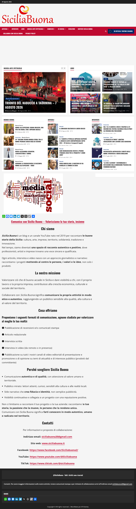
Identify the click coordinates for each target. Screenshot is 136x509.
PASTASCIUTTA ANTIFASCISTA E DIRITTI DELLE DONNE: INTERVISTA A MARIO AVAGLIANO (97, 153)
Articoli (4, 29)
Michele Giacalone (78, 89)
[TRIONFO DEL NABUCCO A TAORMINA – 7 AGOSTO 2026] (35, 92)
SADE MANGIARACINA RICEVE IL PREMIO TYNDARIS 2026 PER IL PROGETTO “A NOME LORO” (53, 153)
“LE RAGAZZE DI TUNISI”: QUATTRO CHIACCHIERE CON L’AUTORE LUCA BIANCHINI (83, 84)
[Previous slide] (62, 68)
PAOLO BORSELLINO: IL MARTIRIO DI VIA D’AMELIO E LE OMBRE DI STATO (53, 165)
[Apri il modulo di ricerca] (105, 31)
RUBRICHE (50, 29)
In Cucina (61, 29)
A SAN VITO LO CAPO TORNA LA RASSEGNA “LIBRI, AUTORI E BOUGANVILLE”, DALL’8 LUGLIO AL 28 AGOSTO (84, 104)
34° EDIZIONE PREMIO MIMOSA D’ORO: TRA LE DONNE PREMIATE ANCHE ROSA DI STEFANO (9, 141)
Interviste (15, 29)
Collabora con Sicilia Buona (13, 33)
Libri (23, 29)
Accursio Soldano (109, 111)
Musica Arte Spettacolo (35, 29)
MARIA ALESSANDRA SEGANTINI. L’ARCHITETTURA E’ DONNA (9, 153)
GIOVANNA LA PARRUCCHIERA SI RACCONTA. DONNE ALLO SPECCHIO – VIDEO (9, 165)
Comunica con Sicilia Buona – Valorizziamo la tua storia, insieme (47, 221)
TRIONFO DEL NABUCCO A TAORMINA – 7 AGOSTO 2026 (31, 105)
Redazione (71, 29)
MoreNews (74, 507)
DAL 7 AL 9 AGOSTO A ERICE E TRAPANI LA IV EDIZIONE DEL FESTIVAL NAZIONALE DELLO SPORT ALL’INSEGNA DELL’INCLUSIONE (97, 129)
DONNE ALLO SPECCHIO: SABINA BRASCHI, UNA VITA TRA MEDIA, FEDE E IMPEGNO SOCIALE (9, 129)
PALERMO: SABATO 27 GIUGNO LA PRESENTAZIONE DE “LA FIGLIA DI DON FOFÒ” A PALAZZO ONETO (116, 84)
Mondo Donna (19, 125)
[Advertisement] (68, 50)
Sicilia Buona (108, 89)
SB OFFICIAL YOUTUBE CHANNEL (123, 31)
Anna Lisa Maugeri (11, 111)
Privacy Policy (30, 33)
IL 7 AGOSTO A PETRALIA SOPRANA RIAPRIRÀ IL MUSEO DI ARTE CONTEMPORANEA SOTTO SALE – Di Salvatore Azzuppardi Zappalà (53, 141)
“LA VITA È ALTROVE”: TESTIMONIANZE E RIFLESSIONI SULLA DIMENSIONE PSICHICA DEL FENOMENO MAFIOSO (97, 165)
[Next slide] (64, 68)
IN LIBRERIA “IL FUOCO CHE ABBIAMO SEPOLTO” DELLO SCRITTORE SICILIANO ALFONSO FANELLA (117, 105)
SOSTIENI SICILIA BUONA (85, 29)
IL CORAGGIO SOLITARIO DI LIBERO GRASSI (53, 129)
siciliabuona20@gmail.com (122, 484)
